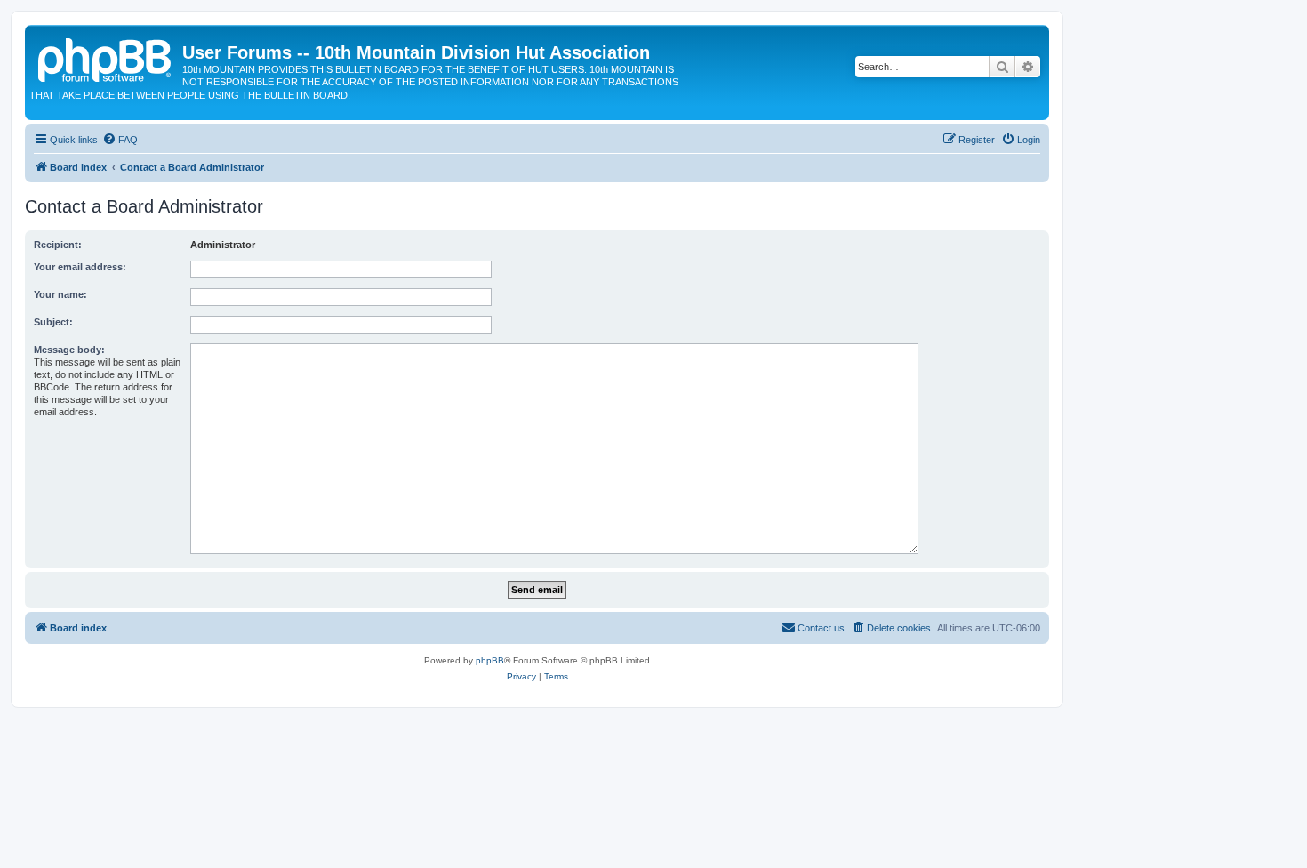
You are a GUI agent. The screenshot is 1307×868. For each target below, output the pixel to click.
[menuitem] (120, 139)
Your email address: (80, 266)
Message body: (69, 349)
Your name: (60, 294)
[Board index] (105, 57)
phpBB (490, 660)
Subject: (53, 322)
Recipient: (58, 244)
